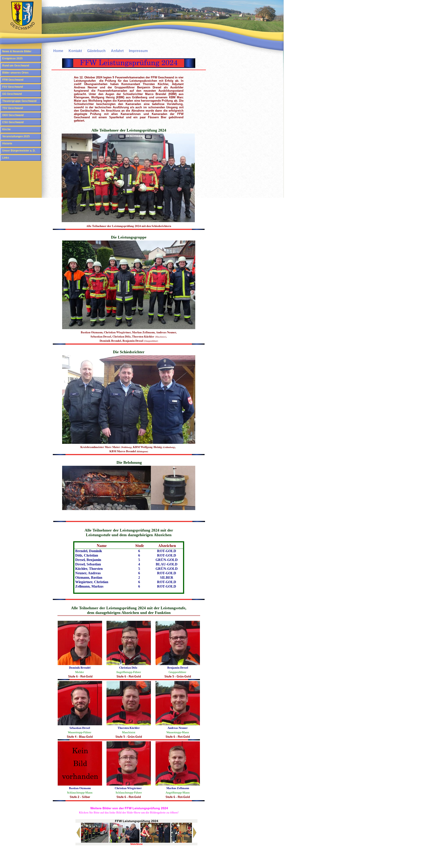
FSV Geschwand (12, 86)
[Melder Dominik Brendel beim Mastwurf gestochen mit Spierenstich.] (186, 841)
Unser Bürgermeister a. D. (19, 150)
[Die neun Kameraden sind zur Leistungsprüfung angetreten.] (94, 841)
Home (58, 51)
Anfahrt (117, 51)
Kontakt (75, 51)
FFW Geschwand (12, 79)
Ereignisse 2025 (12, 58)
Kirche (6, 129)
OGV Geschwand (13, 115)
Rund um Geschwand (15, 65)
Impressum (138, 51)
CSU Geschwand (13, 122)
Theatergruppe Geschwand (19, 101)
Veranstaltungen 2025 (16, 136)
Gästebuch (96, 51)
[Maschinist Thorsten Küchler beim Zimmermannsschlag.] (155, 841)
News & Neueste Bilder (17, 51)
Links (5, 157)
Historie (7, 143)
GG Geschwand (12, 93)
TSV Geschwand (12, 108)
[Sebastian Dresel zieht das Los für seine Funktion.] (125, 841)
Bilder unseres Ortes (15, 72)
